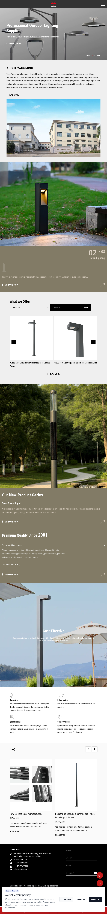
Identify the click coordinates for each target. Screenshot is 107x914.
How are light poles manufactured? (26, 813)
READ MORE (15, 831)
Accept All (95, 899)
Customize (66, 899)
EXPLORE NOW (11, 284)
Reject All (81, 899)
